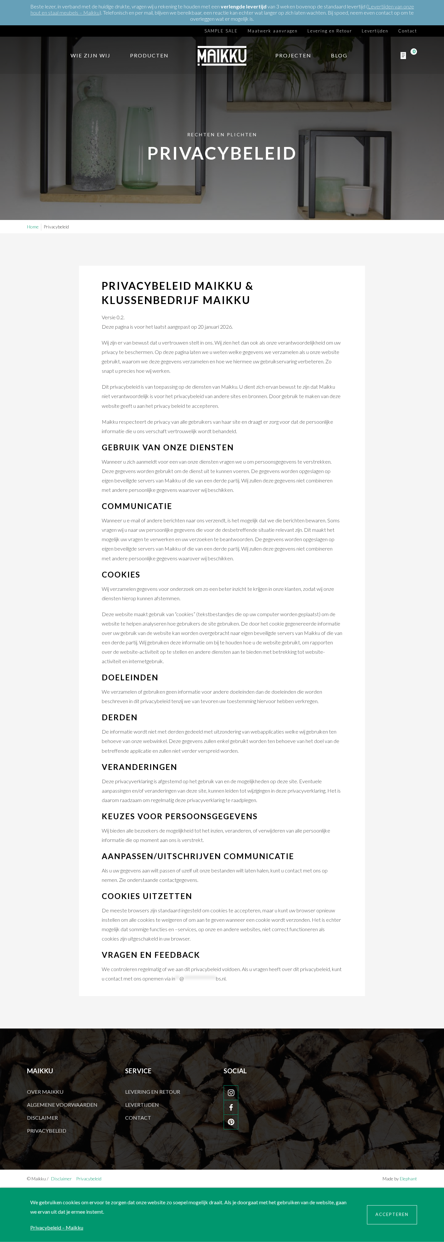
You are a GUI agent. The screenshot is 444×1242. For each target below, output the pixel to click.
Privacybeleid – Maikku (56, 1227)
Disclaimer (42, 1117)
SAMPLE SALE (221, 30)
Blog (339, 55)
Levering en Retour (329, 30)
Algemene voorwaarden (62, 1105)
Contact (407, 30)
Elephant (408, 1178)
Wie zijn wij (91, 55)
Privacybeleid (46, 1130)
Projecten (293, 55)
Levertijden (375, 30)
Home (33, 226)
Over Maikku (45, 1092)
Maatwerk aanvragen (273, 30)
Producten (149, 55)
